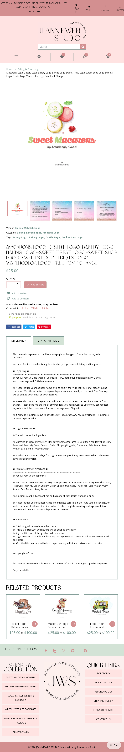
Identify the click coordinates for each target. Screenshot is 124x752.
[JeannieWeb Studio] (62, 31)
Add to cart (37, 284)
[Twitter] (55, 650)
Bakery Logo (20, 237)
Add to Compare (20, 298)
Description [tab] (18, 340)
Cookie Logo (53, 237)
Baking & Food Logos (29, 69)
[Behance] (91, 649)
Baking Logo (36, 237)
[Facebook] (46, 650)
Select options (35, 624)
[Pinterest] (73, 650)
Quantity (10, 278)
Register (120, 9)
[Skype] (85, 650)
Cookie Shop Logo (72, 237)
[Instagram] (64, 650)
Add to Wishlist (20, 293)
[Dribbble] (78, 649)
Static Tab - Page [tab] (48, 340)
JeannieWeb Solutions (27, 227)
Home (9, 69)
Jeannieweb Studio (86, 747)
